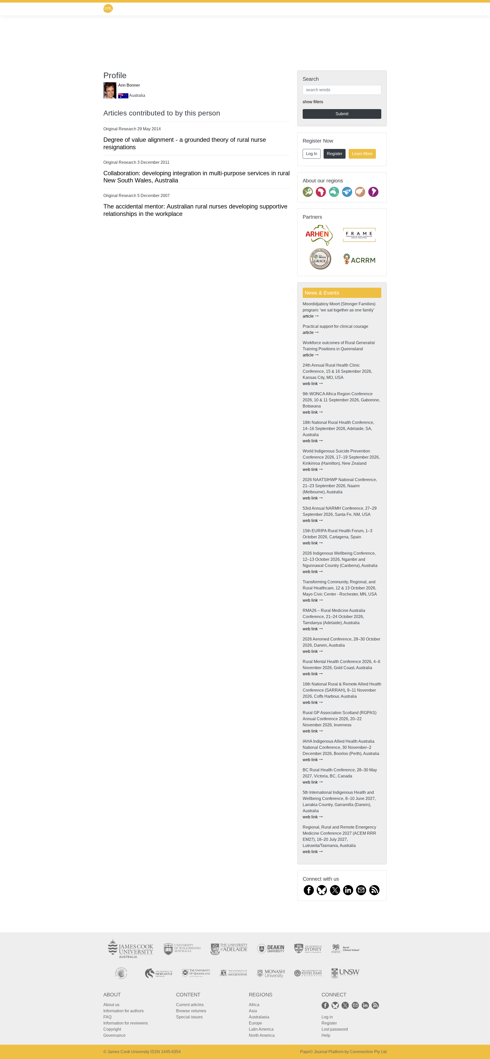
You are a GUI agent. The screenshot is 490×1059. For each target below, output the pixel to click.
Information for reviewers (125, 1023)
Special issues (189, 1017)
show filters (313, 102)
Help (326, 1035)
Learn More (362, 154)
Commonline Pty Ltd (368, 1052)
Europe (255, 1023)
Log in (327, 1017)
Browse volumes (191, 1011)
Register (334, 154)
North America (262, 1035)
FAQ (107, 1017)
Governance (114, 1035)
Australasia (259, 1017)
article (309, 316)
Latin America (261, 1029)
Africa (254, 1005)
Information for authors (123, 1011)
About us (111, 1005)
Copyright (112, 1029)
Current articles (190, 1005)
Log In (311, 154)
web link (311, 383)
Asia (253, 1011)
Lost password (335, 1029)
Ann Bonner (129, 85)
